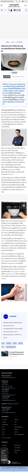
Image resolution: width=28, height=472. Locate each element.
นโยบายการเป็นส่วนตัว (19, 434)
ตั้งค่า (4, 462)
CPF (3, 347)
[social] (17, 1)
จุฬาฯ (3, 343)
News (3, 432)
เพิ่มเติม (5, 457)
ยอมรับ (4, 460)
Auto (15, 424)
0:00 (4, 10)
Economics (4, 420)
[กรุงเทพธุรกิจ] (14, 5)
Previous (3, 354)
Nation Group (17, 445)
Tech (15, 422)
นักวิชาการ (9, 343)
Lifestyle (16, 429)
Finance (16, 420)
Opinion (16, 432)
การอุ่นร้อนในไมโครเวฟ (11, 347)
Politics (3, 429)
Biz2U (13, 42)
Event (3, 434)
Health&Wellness (18, 427)
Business (4, 422)
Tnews (15, 453)
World (3, 427)
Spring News (17, 450)
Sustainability (5, 424)
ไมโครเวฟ (20, 343)
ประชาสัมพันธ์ (19, 42)
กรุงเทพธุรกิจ (17, 448)
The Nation (4, 445)
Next (24, 354)
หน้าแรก (7, 42)
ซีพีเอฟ (14, 343)
